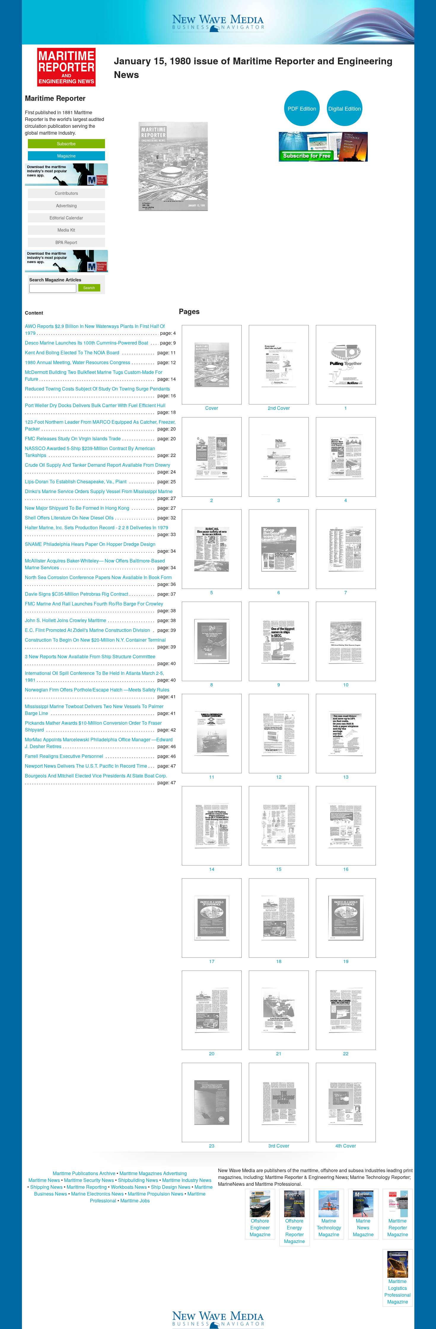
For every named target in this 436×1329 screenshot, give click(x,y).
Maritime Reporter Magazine (397, 1227)
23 (211, 1145)
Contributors (66, 193)
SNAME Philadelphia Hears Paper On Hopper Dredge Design (90, 544)
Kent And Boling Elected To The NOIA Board (72, 352)
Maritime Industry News (186, 1180)
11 (211, 776)
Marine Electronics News (97, 1193)
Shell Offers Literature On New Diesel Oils (69, 517)
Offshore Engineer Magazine (260, 1227)
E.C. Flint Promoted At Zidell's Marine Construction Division (87, 630)
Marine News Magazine (363, 1227)
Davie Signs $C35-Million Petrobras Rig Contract (76, 593)
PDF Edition (302, 108)
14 (211, 869)
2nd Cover (279, 407)
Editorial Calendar (66, 218)
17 (211, 961)
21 (278, 1053)
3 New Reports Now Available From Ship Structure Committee (90, 656)
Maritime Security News (89, 1180)
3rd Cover (278, 1145)
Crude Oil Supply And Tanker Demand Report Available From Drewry (97, 464)
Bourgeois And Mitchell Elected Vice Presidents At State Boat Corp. (96, 775)
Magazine (66, 156)
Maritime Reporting (87, 1186)
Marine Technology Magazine (329, 1227)
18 (278, 961)
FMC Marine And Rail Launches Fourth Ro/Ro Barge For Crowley (94, 603)
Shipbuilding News (138, 1180)
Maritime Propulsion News (155, 1193)
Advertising (66, 205)
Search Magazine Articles (55, 280)
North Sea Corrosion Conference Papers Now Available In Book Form (98, 577)
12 (278, 776)
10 (346, 684)
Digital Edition (344, 108)
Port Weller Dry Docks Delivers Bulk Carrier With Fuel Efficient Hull (95, 405)
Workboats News (129, 1186)
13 (346, 776)
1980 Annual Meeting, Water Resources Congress (77, 362)
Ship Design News (171, 1186)
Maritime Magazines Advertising (153, 1173)
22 (346, 1053)
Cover (211, 407)
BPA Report (66, 242)
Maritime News (44, 1180)
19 (346, 961)
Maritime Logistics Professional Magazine (397, 1291)
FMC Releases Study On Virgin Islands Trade (73, 438)
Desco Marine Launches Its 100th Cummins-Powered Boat (86, 342)
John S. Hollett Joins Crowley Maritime (65, 620)
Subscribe (66, 143)
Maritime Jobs (135, 1200)
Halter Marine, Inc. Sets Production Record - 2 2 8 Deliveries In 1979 (96, 527)
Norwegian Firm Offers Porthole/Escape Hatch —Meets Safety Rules (97, 689)
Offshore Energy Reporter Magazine (294, 1230)
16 (346, 869)
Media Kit (66, 230)
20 (211, 1053)
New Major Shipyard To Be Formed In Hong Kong (77, 507)
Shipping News (46, 1186)
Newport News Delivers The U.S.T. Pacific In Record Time (86, 765)
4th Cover (345, 1145)
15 (278, 869)
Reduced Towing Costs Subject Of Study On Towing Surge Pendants (97, 388)
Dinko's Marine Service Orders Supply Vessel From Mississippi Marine (99, 491)
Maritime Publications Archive (84, 1173)
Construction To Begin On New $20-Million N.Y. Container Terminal (95, 639)
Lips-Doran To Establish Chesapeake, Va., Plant (75, 481)
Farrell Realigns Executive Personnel (64, 756)
